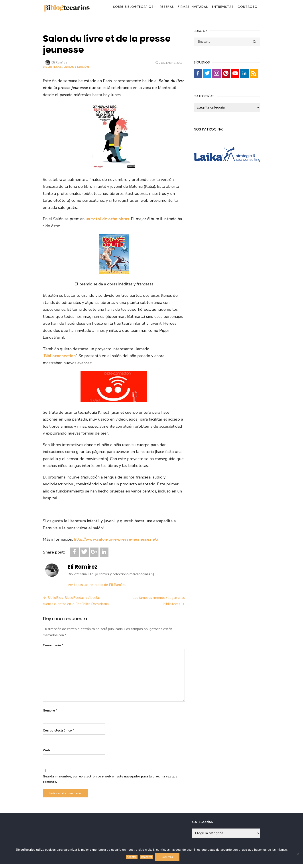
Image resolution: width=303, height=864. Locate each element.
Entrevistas (223, 6)
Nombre (50, 710)
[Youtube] (235, 73)
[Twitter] (84, 552)
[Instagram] (216, 73)
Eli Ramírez (59, 62)
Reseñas (167, 6)
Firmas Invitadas (193, 6)
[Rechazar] (297, 854)
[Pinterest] (226, 73)
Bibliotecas (52, 67)
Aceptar (131, 856)
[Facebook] (74, 552)
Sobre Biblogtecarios (133, 6)
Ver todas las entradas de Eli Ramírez (97, 584)
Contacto (248, 6)
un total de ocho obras (107, 218)
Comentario (53, 645)
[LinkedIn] (104, 552)
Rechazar (146, 856)
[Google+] (94, 552)
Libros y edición (76, 67)
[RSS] (254, 73)
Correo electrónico (58, 730)
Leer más (167, 856)
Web (46, 750)
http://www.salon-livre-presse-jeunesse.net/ (116, 539)
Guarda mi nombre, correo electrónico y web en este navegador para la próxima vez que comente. (110, 779)
